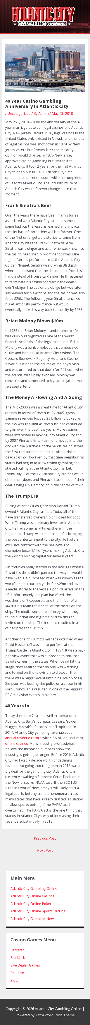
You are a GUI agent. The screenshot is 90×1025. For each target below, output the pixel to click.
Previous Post (45, 838)
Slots (14, 980)
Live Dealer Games (25, 965)
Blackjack (17, 957)
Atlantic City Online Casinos (32, 896)
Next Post (45, 850)
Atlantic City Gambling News (32, 918)
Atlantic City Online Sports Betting (37, 911)
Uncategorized (19, 113)
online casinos (16, 743)
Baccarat (17, 950)
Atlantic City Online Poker (31, 903)
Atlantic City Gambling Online (33, 888)
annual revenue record (23, 737)
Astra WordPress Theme (55, 1015)
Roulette (17, 972)
